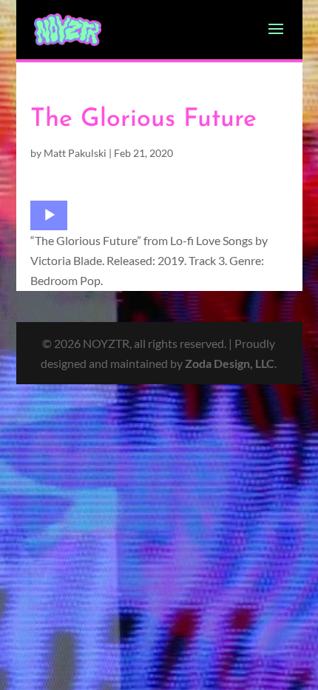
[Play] (49, 215)
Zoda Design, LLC (229, 363)
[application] (48, 215)
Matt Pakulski (75, 153)
